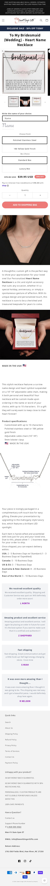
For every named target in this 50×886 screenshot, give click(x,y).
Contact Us (9, 757)
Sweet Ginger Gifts (21, 881)
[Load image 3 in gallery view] (36, 101)
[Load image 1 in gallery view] (13, 101)
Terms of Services (12, 751)
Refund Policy (11, 739)
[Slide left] (5, 102)
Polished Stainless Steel (24, 140)
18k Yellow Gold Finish (25, 149)
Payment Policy (11, 763)
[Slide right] (45, 102)
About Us (9, 728)
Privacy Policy (10, 745)
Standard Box (24, 160)
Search (8, 722)
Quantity (25, 190)
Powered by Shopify (32, 881)
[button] (3, 20)
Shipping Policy (11, 734)
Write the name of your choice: (17, 113)
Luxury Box (24, 169)
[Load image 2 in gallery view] (25, 101)
